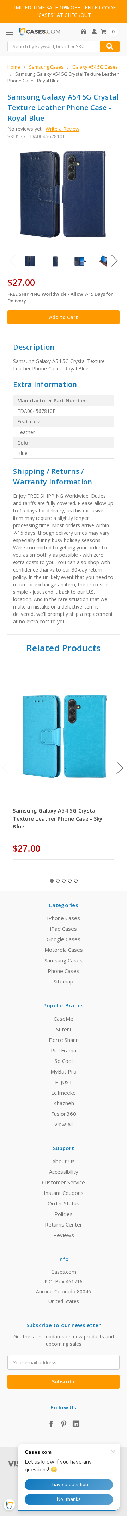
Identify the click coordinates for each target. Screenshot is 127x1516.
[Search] (110, 46)
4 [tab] (70, 881)
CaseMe (63, 1018)
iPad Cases (63, 928)
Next (114, 261)
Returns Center (63, 1224)
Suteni (63, 1029)
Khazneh (63, 1103)
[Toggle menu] (9, 32)
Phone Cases (63, 970)
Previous (13, 261)
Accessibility (63, 1171)
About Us (63, 1161)
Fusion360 (63, 1113)
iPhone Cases (63, 918)
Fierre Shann (64, 1039)
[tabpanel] (63, 766)
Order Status (63, 1203)
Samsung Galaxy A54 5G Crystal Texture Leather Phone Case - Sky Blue (57, 818)
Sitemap (63, 981)
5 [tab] (76, 881)
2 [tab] (58, 881)
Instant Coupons (64, 1192)
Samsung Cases (63, 960)
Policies (63, 1213)
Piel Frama (63, 1050)
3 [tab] (64, 881)
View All (63, 1124)
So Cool (64, 1060)
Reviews (63, 1234)
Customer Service (63, 1182)
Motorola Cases (63, 949)
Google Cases (63, 939)
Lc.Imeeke (63, 1092)
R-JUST (63, 1081)
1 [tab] (52, 881)
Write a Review (62, 129)
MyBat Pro (63, 1071)
